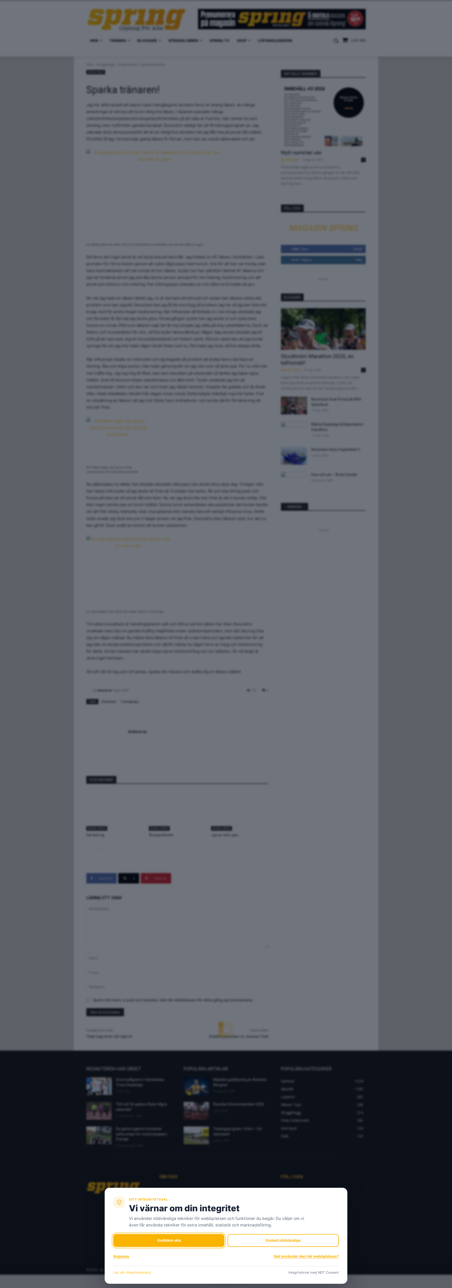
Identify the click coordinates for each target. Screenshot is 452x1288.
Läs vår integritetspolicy (132, 1272)
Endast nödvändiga (283, 1240)
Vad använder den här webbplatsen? (306, 1256)
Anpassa (121, 1256)
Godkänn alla (169, 1240)
